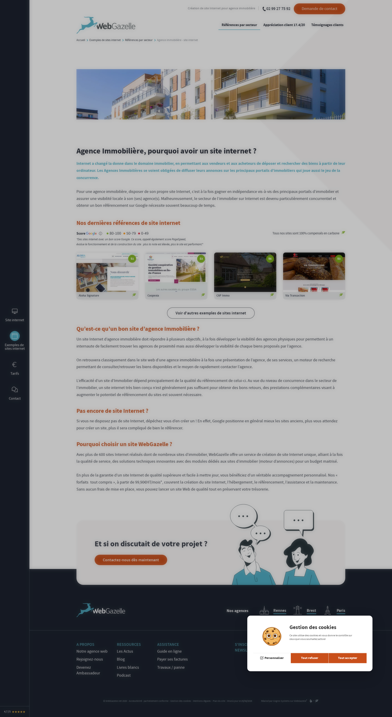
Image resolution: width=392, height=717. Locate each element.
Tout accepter (347, 658)
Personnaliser (274, 658)
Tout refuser (309, 658)
